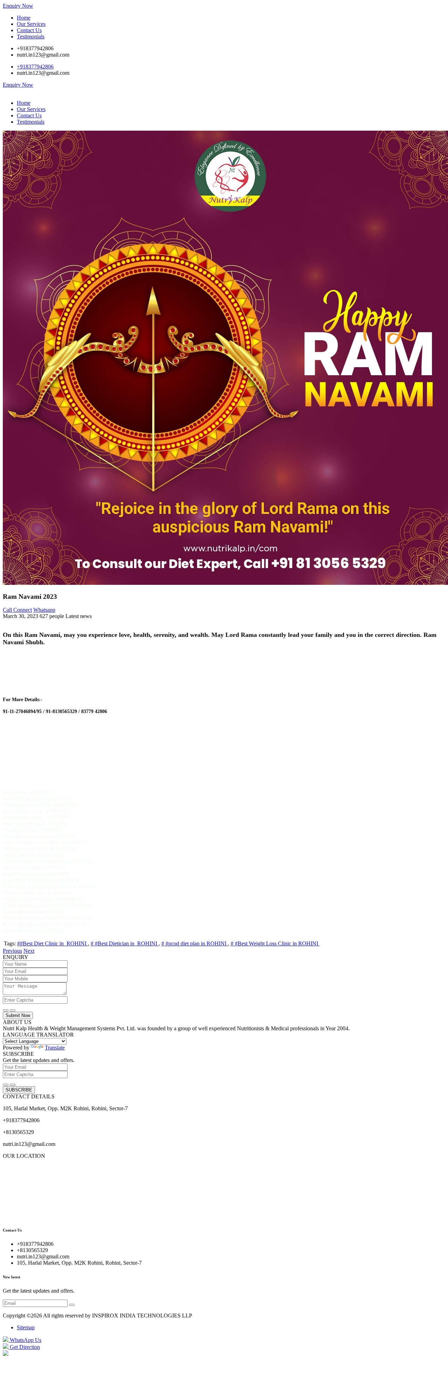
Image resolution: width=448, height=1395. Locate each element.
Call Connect (17, 610)
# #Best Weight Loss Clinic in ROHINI (275, 943)
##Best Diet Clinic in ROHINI (52, 943)
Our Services (31, 24)
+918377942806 (35, 48)
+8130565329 (18, 1132)
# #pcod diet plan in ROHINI (194, 943)
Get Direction (24, 1347)
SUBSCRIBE (19, 1089)
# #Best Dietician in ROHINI (125, 943)
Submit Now (18, 1015)
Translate (55, 1048)
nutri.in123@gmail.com (43, 55)
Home (23, 18)
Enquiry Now (18, 6)
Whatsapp (44, 610)
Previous (12, 951)
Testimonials (30, 36)
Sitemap (26, 1327)
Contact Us (29, 30)
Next (28, 951)
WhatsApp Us (24, 1340)
